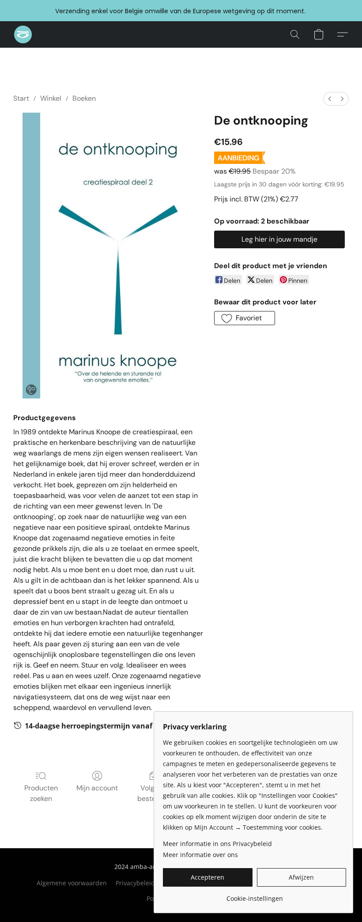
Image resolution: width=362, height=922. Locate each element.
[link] (254, 895)
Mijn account (97, 788)
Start (21, 98)
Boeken (84, 98)
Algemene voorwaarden (72, 883)
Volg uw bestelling (153, 793)
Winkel (50, 98)
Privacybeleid (135, 883)
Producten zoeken (41, 793)
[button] (23, 34)
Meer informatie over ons (200, 854)
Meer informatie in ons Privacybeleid (217, 843)
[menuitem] (330, 98)
